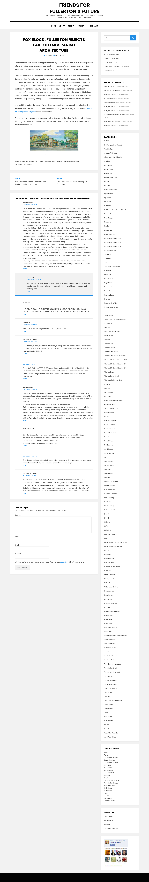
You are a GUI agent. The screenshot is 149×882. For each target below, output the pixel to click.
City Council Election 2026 (112, 246)
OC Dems (107, 522)
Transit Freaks (108, 704)
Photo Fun (107, 571)
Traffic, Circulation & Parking (113, 700)
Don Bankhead (108, 279)
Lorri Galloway (108, 473)
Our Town (107, 550)
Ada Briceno (108, 165)
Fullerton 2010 (108, 344)
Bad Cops (107, 185)
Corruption (107, 254)
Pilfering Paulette (109, 579)
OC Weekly (107, 824)
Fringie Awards (108, 335)
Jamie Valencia (109, 413)
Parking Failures (109, 559)
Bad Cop (106, 181)
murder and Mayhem (110, 494)
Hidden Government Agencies (113, 400)
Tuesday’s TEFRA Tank (111, 59)
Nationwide (107, 502)
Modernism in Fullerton (111, 481)
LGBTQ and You (109, 453)
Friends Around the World (112, 331)
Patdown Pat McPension (112, 567)
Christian (107, 775)
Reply (25, 269)
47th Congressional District (113, 145)
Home (53, 26)
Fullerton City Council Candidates (115, 356)
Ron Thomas (108, 599)
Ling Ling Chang (109, 465)
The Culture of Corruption (112, 664)
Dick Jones (107, 275)
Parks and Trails (109, 563)
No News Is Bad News (110, 510)
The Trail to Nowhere (110, 680)
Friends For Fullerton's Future (75, 8)
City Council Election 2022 (112, 238)
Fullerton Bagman (109, 801)
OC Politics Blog (109, 820)
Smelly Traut (108, 631)
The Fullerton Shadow (111, 763)
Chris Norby (107, 226)
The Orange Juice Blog (111, 828)
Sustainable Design (110, 648)
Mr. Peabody (108, 765)
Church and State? (110, 234)
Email (17, 545)
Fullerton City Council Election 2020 (115, 364)
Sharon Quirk (108, 619)
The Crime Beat (109, 660)
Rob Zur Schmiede (26, 164)
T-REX (106, 793)
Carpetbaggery (109, 218)
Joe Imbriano (108, 437)
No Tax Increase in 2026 (112, 55)
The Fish (106, 796)
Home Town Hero (109, 404)
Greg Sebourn (108, 392)
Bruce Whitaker (109, 214)
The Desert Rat (109, 773)
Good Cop (107, 388)
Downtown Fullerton (27, 162)
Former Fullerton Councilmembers (115, 319)
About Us (107, 161)
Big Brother (107, 198)
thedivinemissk (28, 202)
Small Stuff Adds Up (110, 627)
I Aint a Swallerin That (111, 408)
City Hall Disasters (110, 250)
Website (18, 553)
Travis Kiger (31, 277)
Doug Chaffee (108, 283)
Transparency (108, 709)
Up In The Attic (109, 721)
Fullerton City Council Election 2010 (115, 360)
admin (106, 752)
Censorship (107, 222)
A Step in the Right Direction (113, 157)
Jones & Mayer (108, 441)
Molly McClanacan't (110, 485)
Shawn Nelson (108, 623)
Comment (19, 515)
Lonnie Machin (108, 798)
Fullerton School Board (111, 376)
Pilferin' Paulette (109, 575)
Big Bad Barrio (108, 194)
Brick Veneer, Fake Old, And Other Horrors (117, 210)
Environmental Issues (111, 307)
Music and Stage (109, 498)
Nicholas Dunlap (109, 506)
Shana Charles (108, 615)
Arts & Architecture (110, 177)
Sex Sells (107, 607)
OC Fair (106, 526)
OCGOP (106, 538)
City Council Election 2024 (112, 242)
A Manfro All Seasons (110, 153)
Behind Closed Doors (110, 190)
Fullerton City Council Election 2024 (115, 368)
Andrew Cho (108, 173)
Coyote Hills (107, 258)
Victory (76, 162)
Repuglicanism (108, 595)
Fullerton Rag (108, 816)
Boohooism (107, 206)
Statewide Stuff (109, 640)
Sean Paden (108, 790)
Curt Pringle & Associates (112, 266)
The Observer (108, 676)
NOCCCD (106, 518)
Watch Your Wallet (110, 737)
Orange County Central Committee (115, 542)
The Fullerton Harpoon (111, 757)
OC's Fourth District (110, 534)
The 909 (106, 652)
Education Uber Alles (110, 303)
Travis (106, 713)
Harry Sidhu (107, 396)
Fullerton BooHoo (109, 348)
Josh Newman (108, 445)
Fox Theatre (39, 162)
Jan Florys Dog (108, 770)
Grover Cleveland (109, 760)
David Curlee (108, 788)
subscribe (64, 562)
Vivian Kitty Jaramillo (111, 733)
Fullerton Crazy (109, 372)
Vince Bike (107, 729)
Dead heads (107, 271)
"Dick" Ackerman (109, 141)
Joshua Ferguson (109, 785)
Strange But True (109, 644)
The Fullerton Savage (111, 783)
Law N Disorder (108, 449)
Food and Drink (108, 315)
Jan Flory (107, 417)
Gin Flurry (107, 384)
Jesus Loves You (109, 425)
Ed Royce (107, 299)
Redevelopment (68, 162)
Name (17, 537)
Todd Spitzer (108, 692)
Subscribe (82, 26)
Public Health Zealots (111, 587)
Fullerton (107, 340)
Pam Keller (107, 554)
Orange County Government (113, 546)
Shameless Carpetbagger (112, 611)
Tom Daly (107, 696)
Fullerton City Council (111, 352)
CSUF (105, 262)
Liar (105, 457)
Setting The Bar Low (110, 603)
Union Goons (108, 717)
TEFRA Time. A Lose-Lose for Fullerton (116, 67)
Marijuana (107, 477)
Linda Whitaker (108, 461)
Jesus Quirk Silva (109, 429)
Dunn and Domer (109, 295)
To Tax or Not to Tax (110, 63)
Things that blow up (110, 688)
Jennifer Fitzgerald (110, 421)
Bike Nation (107, 202)
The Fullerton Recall (110, 668)
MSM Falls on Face (109, 490)
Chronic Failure (108, 230)
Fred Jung (107, 327)
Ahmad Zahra (108, 169)
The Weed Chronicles (110, 684)
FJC (105, 311)
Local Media (107, 469)
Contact (94, 26)
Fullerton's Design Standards (53, 162)
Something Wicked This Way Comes (115, 636)
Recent (71, 26)
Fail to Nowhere (109, 71)
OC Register (107, 530)
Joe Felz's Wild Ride (110, 433)
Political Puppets (109, 583)
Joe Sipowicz (108, 768)
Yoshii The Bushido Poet (111, 780)
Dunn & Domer (108, 291)
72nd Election (108, 149)
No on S (106, 514)
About (62, 26)
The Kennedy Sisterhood (112, 672)
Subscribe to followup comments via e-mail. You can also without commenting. (50, 562)
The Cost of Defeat (110, 656)
